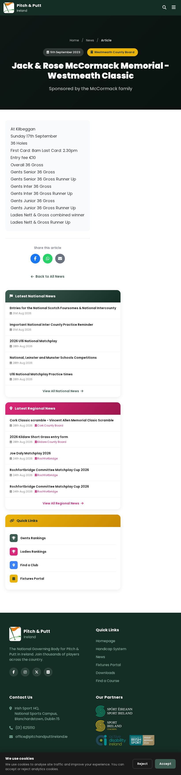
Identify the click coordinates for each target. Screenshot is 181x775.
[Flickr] (48, 672)
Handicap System (111, 648)
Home (74, 40)
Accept (165, 763)
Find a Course (107, 680)
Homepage (105, 640)
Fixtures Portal (108, 664)
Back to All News (50, 276)
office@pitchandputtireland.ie (41, 736)
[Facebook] (13, 672)
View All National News (61, 391)
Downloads (105, 672)
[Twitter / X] (36, 672)
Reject (142, 763)
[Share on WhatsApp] (48, 259)
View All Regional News (61, 503)
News (90, 40)
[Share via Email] (60, 259)
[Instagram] (25, 672)
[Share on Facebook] (35, 259)
